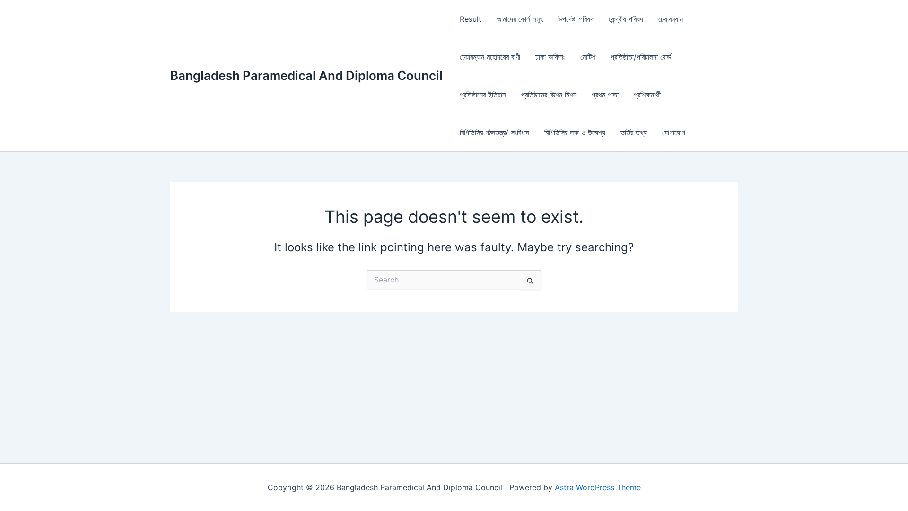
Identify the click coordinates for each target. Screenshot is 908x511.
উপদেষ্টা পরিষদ (576, 19)
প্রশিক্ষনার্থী (647, 94)
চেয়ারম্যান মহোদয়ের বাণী (490, 57)
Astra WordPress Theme (598, 487)
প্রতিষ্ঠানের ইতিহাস (483, 94)
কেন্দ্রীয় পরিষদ (626, 19)
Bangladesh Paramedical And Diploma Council (306, 75)
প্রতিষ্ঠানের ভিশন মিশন (548, 94)
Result (470, 19)
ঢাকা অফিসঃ (550, 57)
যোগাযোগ (673, 132)
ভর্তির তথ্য (633, 132)
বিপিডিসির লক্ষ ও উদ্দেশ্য (574, 132)
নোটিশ (587, 57)
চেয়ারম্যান (670, 19)
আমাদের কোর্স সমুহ (520, 19)
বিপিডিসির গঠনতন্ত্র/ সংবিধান (494, 132)
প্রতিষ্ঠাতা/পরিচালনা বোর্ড (641, 57)
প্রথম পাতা (605, 94)
